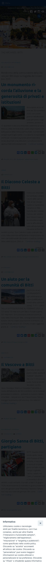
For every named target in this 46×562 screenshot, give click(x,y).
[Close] (40, 523)
